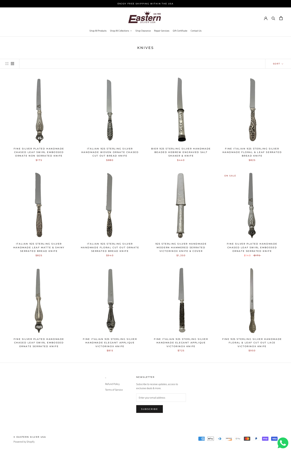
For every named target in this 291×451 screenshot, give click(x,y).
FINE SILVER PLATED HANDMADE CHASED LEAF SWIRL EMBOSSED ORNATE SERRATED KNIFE (252, 247)
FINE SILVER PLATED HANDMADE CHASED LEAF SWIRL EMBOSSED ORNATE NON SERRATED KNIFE (39, 152)
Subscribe (149, 409)
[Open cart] (281, 18)
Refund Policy (112, 384)
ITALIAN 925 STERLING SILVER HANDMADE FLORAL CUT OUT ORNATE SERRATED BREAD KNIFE (110, 247)
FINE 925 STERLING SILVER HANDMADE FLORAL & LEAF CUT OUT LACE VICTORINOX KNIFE (252, 343)
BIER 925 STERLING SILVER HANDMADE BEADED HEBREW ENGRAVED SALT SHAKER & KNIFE (181, 152)
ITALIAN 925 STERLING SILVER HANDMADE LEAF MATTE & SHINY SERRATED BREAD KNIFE (38, 247)
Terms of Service (114, 390)
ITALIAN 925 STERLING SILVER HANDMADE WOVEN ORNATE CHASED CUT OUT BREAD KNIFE (110, 152)
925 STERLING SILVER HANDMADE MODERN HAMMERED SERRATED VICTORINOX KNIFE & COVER (181, 247)
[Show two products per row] (6, 63)
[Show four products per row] (12, 63)
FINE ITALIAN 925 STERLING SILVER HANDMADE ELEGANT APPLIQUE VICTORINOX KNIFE (110, 343)
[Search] (273, 18)
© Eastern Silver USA (29, 437)
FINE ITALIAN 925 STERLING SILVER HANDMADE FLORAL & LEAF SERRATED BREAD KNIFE (252, 152)
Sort (277, 63)
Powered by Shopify (24, 442)
